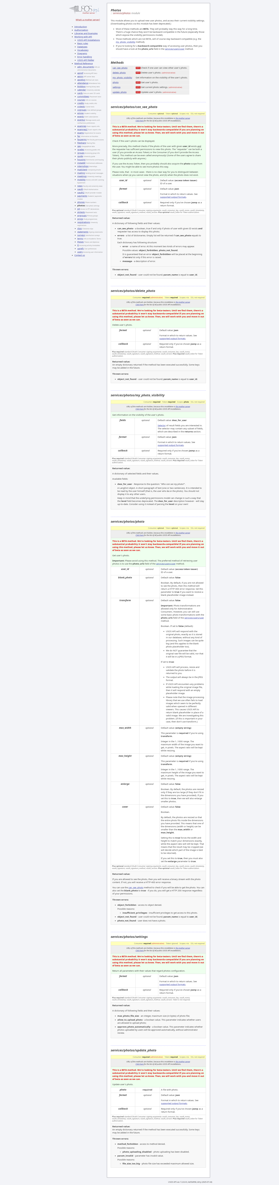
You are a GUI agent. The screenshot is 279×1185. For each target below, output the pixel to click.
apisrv (80, 76)
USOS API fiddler (85, 60)
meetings (82, 176)
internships (82, 166)
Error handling (84, 56)
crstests (81, 106)
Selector (162, 425)
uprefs (80, 248)
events (80, 116)
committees (83, 96)
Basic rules (82, 43)
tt (78, 245)
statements (82, 231)
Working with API (83, 36)
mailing (81, 172)
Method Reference (83, 63)
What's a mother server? (88, 19)
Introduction (80, 26)
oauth (80, 189)
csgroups (81, 109)
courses (81, 99)
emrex (80, 113)
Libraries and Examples (86, 33)
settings (116, 87)
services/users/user (174, 48)
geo (79, 146)
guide (80, 156)
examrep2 (82, 129)
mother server (89, 13)
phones (81, 202)
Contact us (79, 255)
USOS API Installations (88, 40)
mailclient (82, 169)
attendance (82, 83)
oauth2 (80, 192)
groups (80, 152)
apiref (80, 73)
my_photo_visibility (125, 41)
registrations (83, 222)
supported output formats (173, 197)
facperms (82, 139)
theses (80, 241)
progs (80, 218)
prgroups (82, 215)
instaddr (81, 162)
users (80, 251)
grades (80, 149)
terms (80, 238)
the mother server (183, 118)
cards (80, 93)
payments (82, 195)
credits (80, 103)
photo (116, 82)
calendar (81, 89)
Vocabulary (82, 50)
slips (79, 228)
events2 (81, 119)
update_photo (120, 92)
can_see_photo (120, 67)
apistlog (81, 79)
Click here (139, 120)
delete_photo (119, 72)
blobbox (81, 86)
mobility (81, 179)
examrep (81, 126)
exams (80, 132)
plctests (81, 212)
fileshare (81, 142)
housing (81, 159)
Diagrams (82, 53)
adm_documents (85, 66)
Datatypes (82, 46)
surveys (81, 235)
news (80, 185)
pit (78, 208)
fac (78, 136)
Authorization (81, 29)
